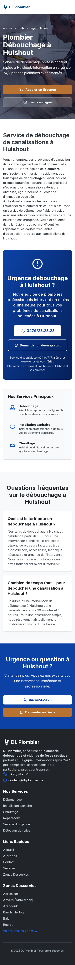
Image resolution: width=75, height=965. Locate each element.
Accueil (7, 28)
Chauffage (10, 812)
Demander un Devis (40, 712)
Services (9, 868)
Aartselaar (10, 894)
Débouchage (12, 799)
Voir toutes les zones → (20, 931)
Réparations (12, 818)
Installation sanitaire (17, 806)
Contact (8, 862)
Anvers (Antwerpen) (18, 900)
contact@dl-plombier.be (25, 780)
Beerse (8, 925)
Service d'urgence (16, 824)
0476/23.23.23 (41, 330)
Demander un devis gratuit (40, 345)
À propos (10, 856)
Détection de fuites (16, 830)
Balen (7, 918)
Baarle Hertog (13, 912)
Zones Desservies (16, 874)
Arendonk (10, 906)
